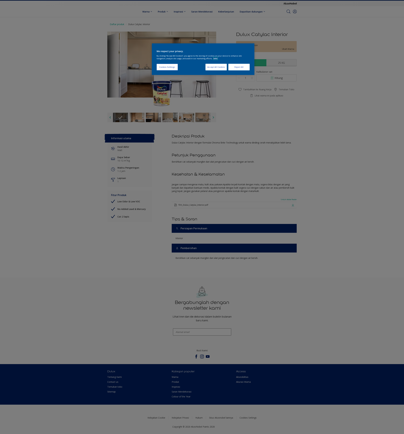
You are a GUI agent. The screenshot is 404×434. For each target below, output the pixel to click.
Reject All (239, 67)
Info (215, 58)
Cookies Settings (167, 67)
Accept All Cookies (216, 67)
